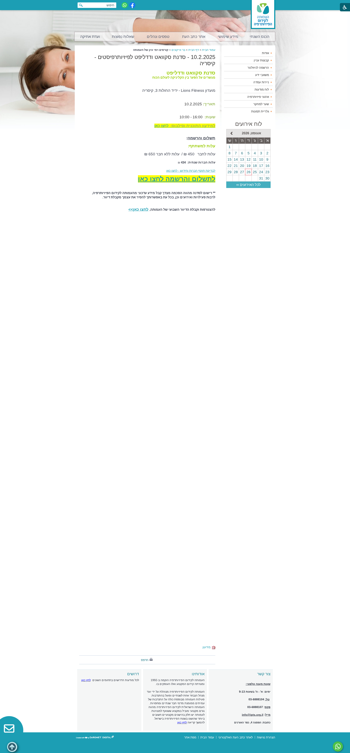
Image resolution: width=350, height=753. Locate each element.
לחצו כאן (184, 126)
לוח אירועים (248, 124)
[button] (12, 747)
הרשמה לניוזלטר (258, 67)
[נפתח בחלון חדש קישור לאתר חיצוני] (338, 746)
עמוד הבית (208, 49)
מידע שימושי (228, 36)
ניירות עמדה (261, 82)
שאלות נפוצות (123, 36)
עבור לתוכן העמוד (175, 4)
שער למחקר (261, 104)
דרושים (133, 674)
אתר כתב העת (193, 36)
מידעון (207, 647)
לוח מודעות (262, 89)
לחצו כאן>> (138, 209)
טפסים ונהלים (158, 36)
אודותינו (198, 674)
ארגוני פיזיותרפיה (258, 96)
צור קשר (263, 674)
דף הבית (193, 49)
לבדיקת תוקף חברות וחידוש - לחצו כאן (190, 170)
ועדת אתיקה (90, 36)
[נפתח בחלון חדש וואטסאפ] (125, 5)
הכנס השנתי (259, 36)
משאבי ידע (262, 75)
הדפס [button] (144, 660)
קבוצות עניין (261, 60)
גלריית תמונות (260, 111)
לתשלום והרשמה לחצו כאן (176, 179)
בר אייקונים (178, 49)
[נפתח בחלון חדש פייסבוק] (132, 5)
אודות (265, 53)
